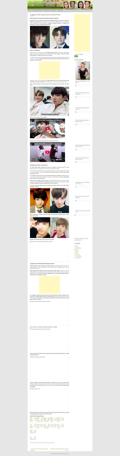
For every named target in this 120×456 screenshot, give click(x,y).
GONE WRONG (46, 10)
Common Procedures (37, 10)
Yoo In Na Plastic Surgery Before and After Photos (54, 425)
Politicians (77, 253)
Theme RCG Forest (65, 453)
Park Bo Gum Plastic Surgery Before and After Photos (61, 426)
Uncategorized (78, 257)
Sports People (77, 255)
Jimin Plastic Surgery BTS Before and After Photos (33, 426)
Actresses (77, 246)
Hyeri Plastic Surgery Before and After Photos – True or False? (47, 426)
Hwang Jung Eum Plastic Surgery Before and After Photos (40, 426)
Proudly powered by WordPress (56, 453)
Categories (53, 10)
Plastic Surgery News (38, 442)
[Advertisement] (49, 70)
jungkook (52, 442)
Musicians (44, 442)
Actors (76, 245)
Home (29, 10)
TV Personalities (78, 256)
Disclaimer (60, 10)
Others (76, 252)
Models (76, 249)
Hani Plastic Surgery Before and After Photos (33, 438)
